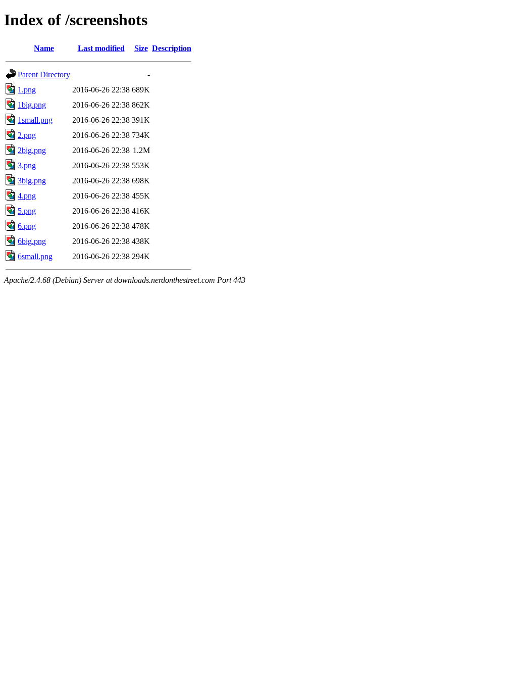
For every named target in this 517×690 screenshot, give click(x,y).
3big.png (32, 180)
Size (141, 48)
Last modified (101, 48)
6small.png (35, 256)
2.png (27, 135)
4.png (27, 195)
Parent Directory (44, 74)
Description (171, 48)
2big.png (32, 150)
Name (44, 48)
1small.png (35, 120)
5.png (27, 211)
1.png (27, 89)
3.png (27, 165)
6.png (27, 226)
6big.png (32, 241)
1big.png (32, 105)
